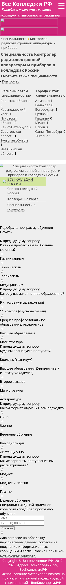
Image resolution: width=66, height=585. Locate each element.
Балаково (42, 105)
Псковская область (9, 120)
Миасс (40, 122)
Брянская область (15, 100)
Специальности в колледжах (21, 207)
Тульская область (15, 140)
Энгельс (41, 136)
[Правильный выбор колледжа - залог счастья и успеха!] (33, 175)
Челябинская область (11, 151)
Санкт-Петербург (14, 127)
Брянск (41, 114)
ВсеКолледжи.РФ (46, 582)
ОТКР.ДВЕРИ (52, 15)
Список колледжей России (22, 190)
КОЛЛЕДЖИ (8, 15)
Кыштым (42, 118)
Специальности (14, 38)
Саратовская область (11, 133)
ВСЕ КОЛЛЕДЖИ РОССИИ (20, 181)
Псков (40, 127)
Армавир (42, 100)
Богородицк (45, 109)
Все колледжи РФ (38, 560)
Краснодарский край (13, 111)
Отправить (7, 528)
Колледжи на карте (22, 199)
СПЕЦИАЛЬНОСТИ (30, 15)
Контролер (10, 81)
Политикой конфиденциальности (32, 553)
